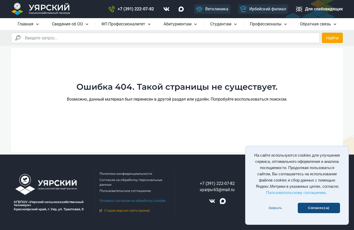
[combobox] (165, 38)
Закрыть (275, 208)
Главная (25, 24)
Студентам (220, 24)
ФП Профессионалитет (123, 24)
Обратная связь (315, 24)
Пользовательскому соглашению (295, 193)
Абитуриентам (178, 24)
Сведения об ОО (67, 24)
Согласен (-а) (318, 208)
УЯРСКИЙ (49, 7)
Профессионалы (265, 24)
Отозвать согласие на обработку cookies (133, 201)
